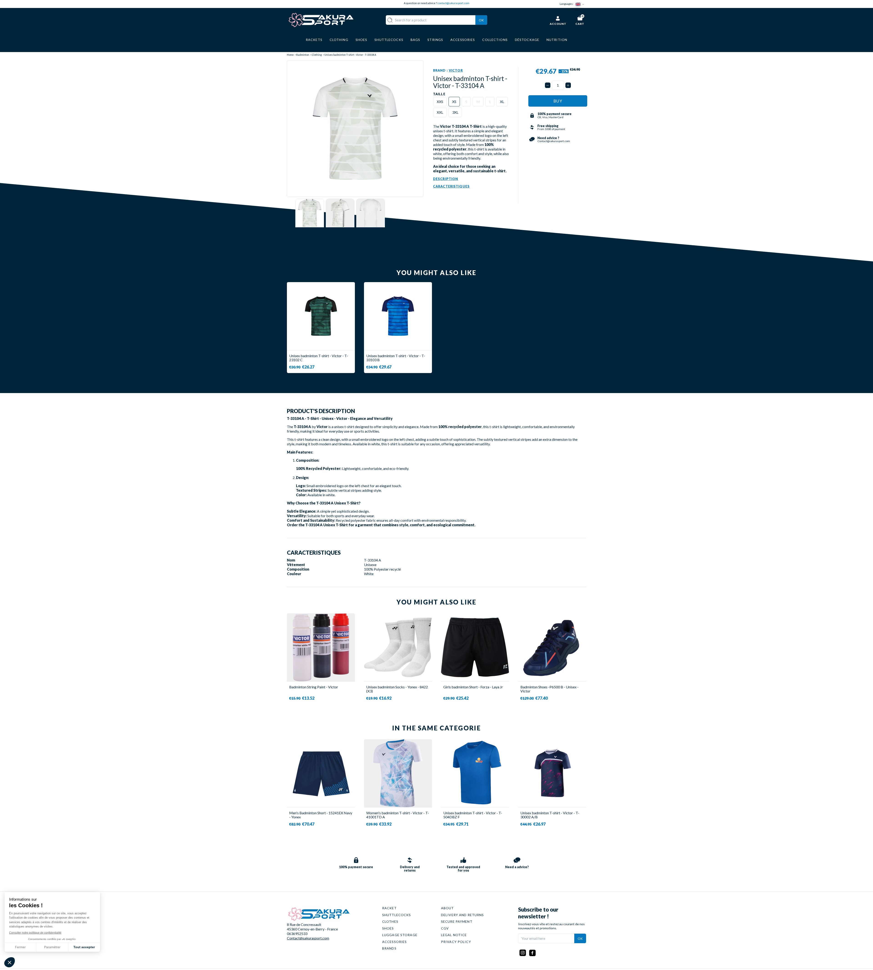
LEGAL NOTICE (454, 935)
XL (502, 101)
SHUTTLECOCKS (396, 915)
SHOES (388, 928)
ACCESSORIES (394, 942)
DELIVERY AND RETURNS (462, 915)
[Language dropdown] (581, 4)
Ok (481, 20)
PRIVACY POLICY (456, 942)
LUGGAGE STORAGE (399, 935)
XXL (440, 112)
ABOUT (447, 908)
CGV (445, 928)
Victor (456, 70)
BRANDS (389, 948)
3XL (455, 112)
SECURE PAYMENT (456, 921)
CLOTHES (390, 921)
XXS (440, 101)
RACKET (389, 908)
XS (454, 101)
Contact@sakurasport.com (308, 938)
